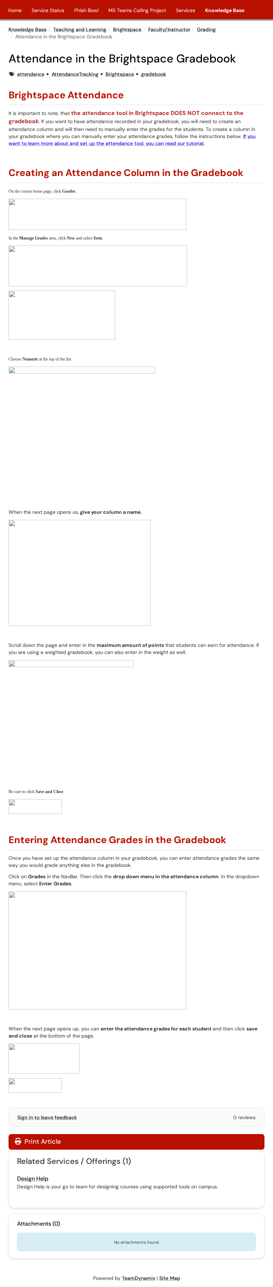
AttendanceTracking (75, 74)
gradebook (153, 74)
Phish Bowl (86, 10)
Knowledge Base (224, 10)
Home (15, 10)
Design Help (32, 1178)
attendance (30, 74)
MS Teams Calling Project (137, 10)
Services (185, 10)
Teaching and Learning (79, 29)
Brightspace (127, 29)
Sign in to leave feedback (47, 1117)
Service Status (48, 10)
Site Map (169, 1278)
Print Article (42, 1141)
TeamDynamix (138, 1278)
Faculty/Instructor (169, 29)
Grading (206, 29)
